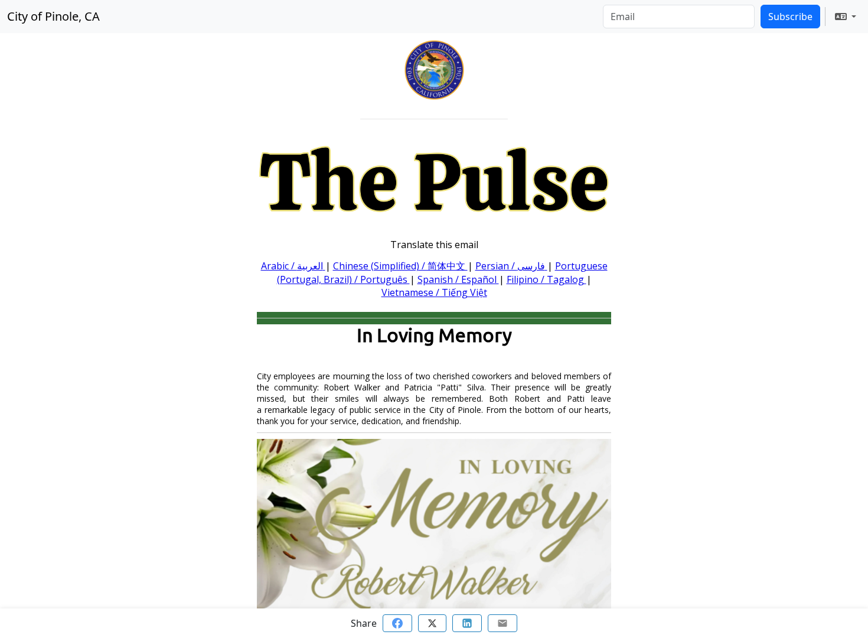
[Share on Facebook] (397, 623)
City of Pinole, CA (53, 16)
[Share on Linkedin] (467, 623)
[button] (845, 16)
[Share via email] (502, 623)
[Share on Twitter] (432, 623)
